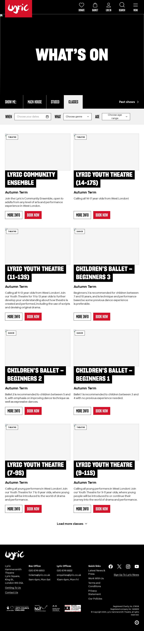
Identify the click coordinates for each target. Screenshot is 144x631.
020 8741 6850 (37, 570)
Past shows (127, 102)
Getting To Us (13, 587)
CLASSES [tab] (73, 102)
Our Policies (95, 598)
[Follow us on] (111, 566)
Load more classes (70, 524)
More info (14, 215)
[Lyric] (15, 555)
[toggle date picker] (47, 116)
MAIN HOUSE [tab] (35, 102)
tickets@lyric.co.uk (39, 575)
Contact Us (11, 592)
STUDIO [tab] (55, 102)
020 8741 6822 (64, 570)
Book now (33, 215)
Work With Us (96, 578)
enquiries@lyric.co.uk (69, 575)
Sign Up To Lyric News (126, 574)
